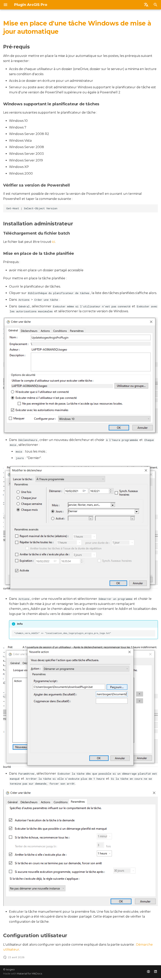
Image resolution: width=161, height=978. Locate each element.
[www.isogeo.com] (148, 971)
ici (53, 242)
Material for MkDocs (29, 973)
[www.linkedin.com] (155, 971)
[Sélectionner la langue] (146, 5)
